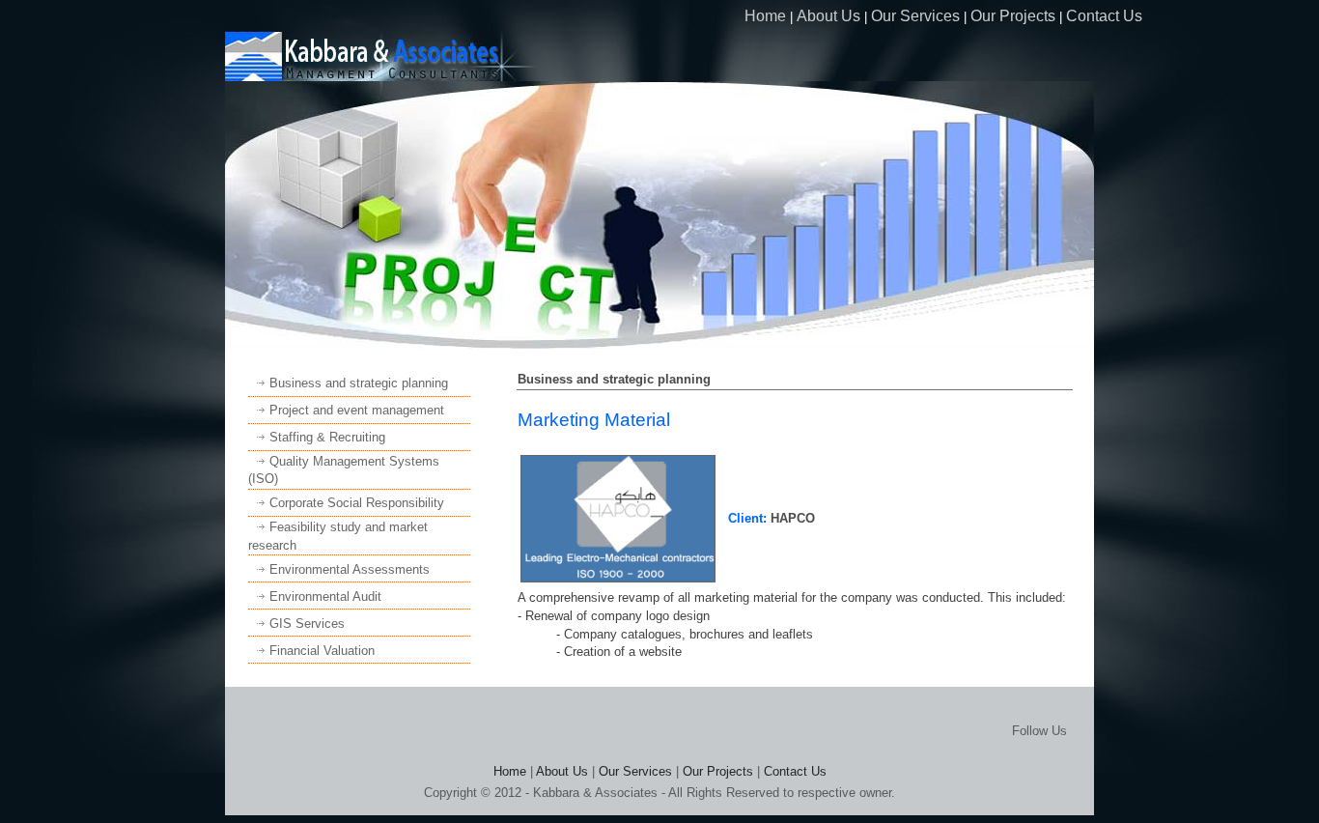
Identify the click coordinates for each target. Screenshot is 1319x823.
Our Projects (1012, 16)
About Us (828, 16)
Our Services (915, 16)
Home (765, 16)
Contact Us (1104, 16)
